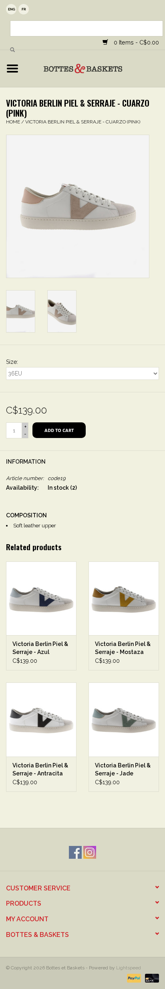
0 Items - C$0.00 (135, 42)
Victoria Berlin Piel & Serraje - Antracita (40, 769)
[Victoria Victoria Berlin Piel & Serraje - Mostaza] (124, 598)
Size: (12, 362)
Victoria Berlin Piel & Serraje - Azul (40, 648)
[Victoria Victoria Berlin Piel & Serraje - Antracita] (41, 719)
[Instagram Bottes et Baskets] (89, 852)
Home (13, 122)
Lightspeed (128, 968)
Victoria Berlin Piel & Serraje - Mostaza (123, 648)
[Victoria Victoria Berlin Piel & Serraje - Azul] (41, 598)
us (11, 9)
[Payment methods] (133, 978)
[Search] (12, 50)
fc (23, 9)
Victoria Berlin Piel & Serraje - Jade (123, 769)
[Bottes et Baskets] (95, 68)
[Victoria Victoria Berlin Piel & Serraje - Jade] (124, 719)
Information (26, 461)
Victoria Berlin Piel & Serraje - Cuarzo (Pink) (82, 122)
